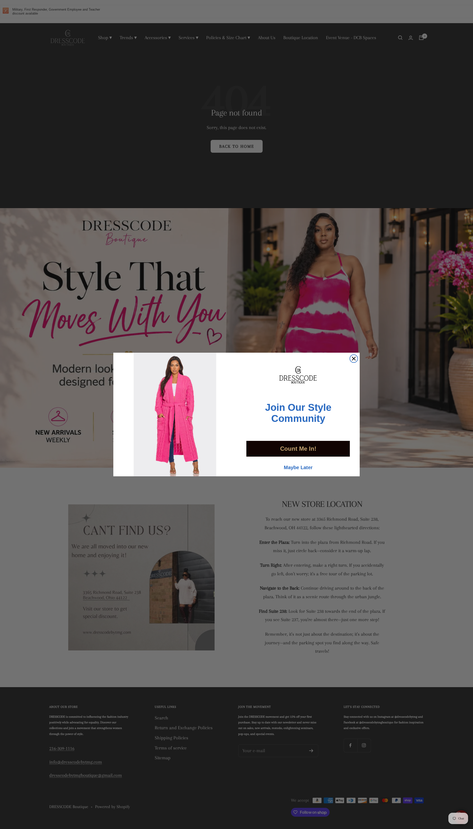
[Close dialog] (354, 359)
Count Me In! (298, 448)
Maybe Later (298, 467)
